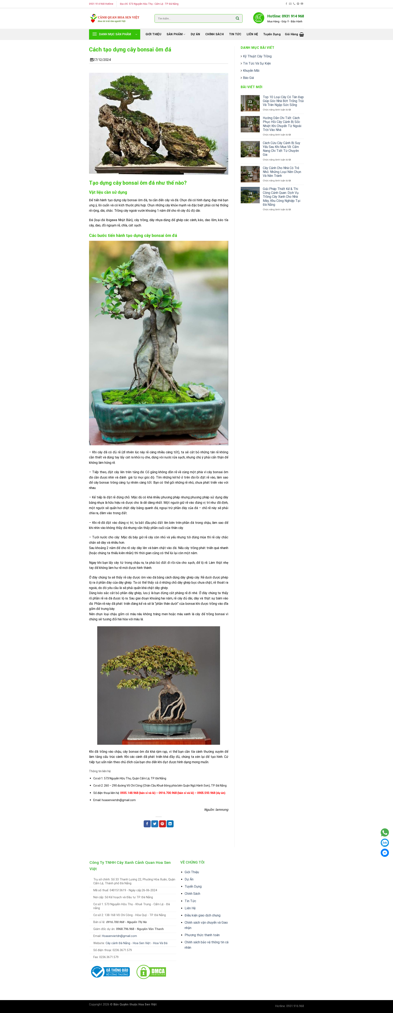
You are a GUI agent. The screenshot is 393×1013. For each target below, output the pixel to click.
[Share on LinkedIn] (170, 823)
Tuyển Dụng (193, 886)
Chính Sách (192, 894)
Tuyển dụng (272, 34)
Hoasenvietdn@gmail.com (119, 936)
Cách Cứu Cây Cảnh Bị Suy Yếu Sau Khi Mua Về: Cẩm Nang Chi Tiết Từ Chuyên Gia (281, 149)
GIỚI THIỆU (153, 34)
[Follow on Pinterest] (298, 3)
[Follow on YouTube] (302, 3)
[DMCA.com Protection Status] (151, 971)
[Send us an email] (290, 3)
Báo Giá (248, 78)
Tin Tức (190, 901)
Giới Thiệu (192, 872)
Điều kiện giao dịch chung (202, 915)
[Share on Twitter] (154, 823)
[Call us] (294, 3)
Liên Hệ (190, 908)
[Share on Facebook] (147, 823)
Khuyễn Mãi (251, 71)
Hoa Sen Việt (141, 943)
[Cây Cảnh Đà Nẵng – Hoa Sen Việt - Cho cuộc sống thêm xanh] (114, 18)
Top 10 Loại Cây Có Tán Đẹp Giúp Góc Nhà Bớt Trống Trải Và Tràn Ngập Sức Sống (283, 101)
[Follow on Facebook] (286, 3)
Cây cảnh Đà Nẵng (118, 943)
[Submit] (237, 18)
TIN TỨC (235, 34)
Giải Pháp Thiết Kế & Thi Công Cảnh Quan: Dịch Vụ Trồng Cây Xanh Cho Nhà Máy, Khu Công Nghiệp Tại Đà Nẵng (281, 197)
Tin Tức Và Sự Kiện (257, 63)
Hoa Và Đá (160, 943)
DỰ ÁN (195, 34)
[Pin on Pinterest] (162, 823)
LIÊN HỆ (252, 34)
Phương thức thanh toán (202, 935)
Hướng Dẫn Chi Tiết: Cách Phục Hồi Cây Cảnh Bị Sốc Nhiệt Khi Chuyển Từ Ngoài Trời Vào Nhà (282, 124)
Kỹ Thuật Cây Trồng (257, 56)
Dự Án (189, 879)
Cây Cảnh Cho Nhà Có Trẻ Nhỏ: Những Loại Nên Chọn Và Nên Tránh (282, 172)
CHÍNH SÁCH (214, 34)
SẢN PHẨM (175, 34)
